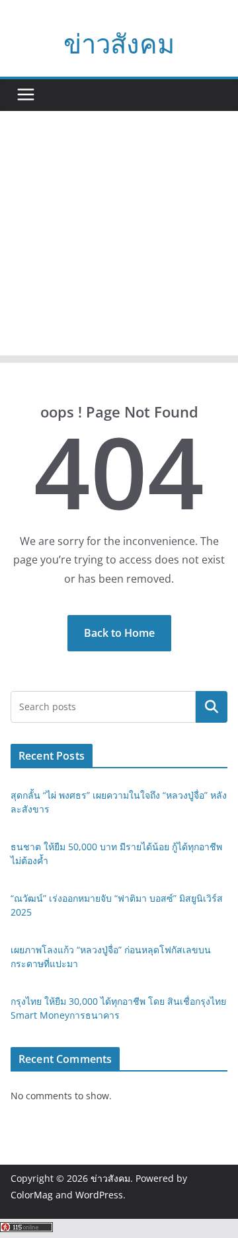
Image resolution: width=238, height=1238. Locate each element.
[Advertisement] (119, 236)
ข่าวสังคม (119, 43)
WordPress (99, 1194)
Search (211, 707)
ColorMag (32, 1194)
